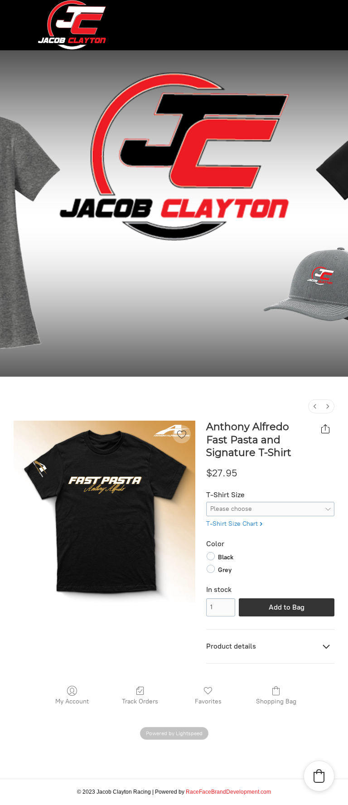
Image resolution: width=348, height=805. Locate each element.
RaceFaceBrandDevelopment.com (228, 792)
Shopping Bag (276, 701)
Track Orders (140, 701)
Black (225, 557)
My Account (72, 701)
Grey (225, 570)
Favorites (208, 701)
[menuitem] (315, 406)
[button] (319, 776)
